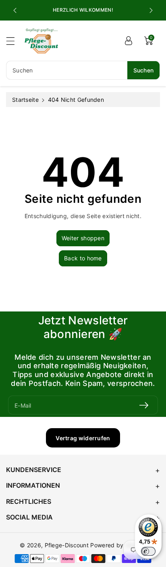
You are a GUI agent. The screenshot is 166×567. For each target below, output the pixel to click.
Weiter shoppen (83, 238)
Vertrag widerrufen (83, 438)
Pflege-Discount (67, 545)
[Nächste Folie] (151, 10)
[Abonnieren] (144, 405)
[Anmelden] (128, 40)
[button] (14, 41)
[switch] (148, 551)
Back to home (83, 258)
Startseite (25, 99)
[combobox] (83, 70)
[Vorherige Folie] (15, 10)
